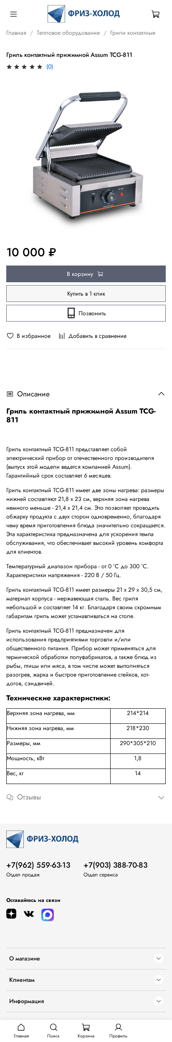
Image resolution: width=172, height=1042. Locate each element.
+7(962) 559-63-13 (38, 865)
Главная (16, 32)
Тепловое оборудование (68, 32)
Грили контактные (132, 32)
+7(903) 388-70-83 (115, 865)
